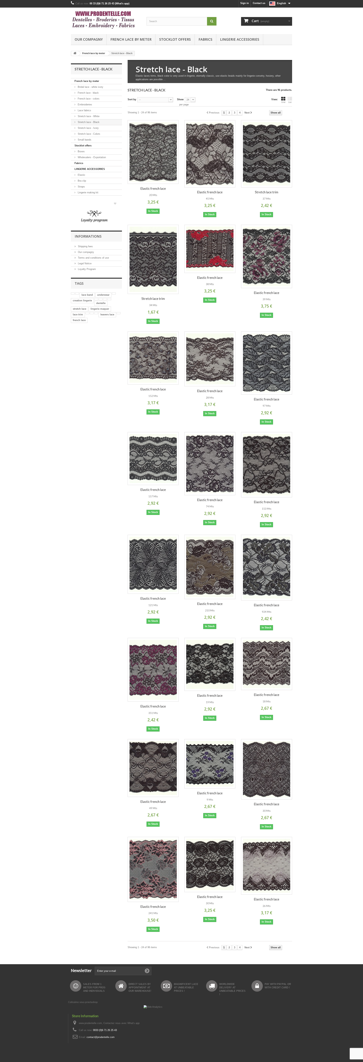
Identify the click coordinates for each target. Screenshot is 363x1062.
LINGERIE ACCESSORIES (239, 39)
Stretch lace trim (266, 192)
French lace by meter (130, 39)
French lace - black (88, 92)
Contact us (259, 3)
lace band (87, 294)
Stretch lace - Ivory (88, 128)
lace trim (78, 314)
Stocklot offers (175, 39)
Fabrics (205, 39)
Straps (81, 186)
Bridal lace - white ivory (90, 87)
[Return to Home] (74, 53)
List (290, 102)
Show (180, 99)
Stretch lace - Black (88, 122)
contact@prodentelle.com (101, 1037)
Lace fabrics (84, 110)
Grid (283, 102)
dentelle (100, 303)
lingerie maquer (100, 308)
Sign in (244, 3)
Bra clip (81, 180)
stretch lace (79, 308)
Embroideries (84, 104)
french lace (79, 320)
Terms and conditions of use (93, 257)
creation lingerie (82, 300)
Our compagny (89, 39)
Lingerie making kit (87, 192)
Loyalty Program (86, 269)
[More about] (73, 293)
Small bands (84, 139)
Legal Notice (84, 263)
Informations (88, 236)
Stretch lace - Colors (88, 133)
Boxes (81, 151)
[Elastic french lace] (153, 152)
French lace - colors (88, 98)
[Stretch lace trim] (266, 154)
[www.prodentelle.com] (106, 19)
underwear (103, 294)
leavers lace (107, 314)
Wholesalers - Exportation (91, 157)
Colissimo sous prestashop (83, 1002)
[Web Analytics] (153, 1006)
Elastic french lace (153, 188)
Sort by (132, 99)
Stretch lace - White (88, 116)
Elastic (81, 174)
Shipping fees (85, 246)
